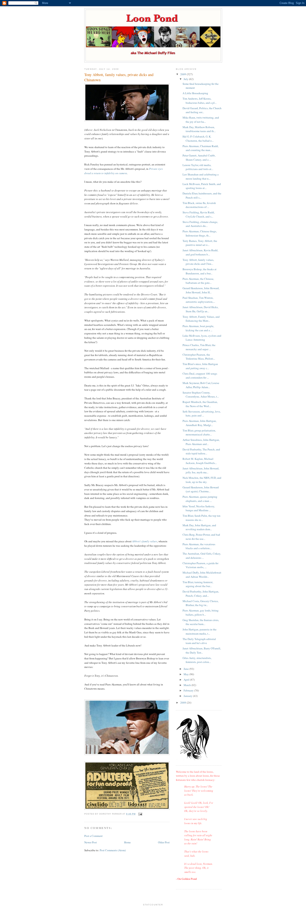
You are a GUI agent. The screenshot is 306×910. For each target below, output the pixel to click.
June (186, 669)
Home (127, 842)
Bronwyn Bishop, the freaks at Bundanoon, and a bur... (199, 271)
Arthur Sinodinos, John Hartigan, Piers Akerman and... (201, 442)
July (186, 79)
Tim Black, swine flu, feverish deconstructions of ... (199, 205)
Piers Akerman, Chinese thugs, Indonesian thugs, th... (200, 233)
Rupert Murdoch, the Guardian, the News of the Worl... (200, 404)
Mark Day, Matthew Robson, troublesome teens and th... (199, 129)
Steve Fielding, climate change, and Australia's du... (200, 224)
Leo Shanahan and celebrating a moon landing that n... (201, 176)
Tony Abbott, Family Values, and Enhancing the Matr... (201, 319)
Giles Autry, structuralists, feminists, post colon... (197, 660)
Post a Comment (93, 836)
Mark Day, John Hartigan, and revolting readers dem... (199, 527)
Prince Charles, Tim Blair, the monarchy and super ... (199, 347)
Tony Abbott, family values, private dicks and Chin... (198, 262)
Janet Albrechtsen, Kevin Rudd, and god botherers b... (200, 252)
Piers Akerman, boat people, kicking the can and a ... (198, 328)
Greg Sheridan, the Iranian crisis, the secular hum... (201, 622)
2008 (183, 702)
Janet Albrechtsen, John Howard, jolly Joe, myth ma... (201, 470)
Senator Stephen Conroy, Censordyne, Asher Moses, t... (201, 395)
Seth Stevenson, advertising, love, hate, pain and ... (202, 414)
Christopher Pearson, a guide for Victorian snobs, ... (200, 565)
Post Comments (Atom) (113, 850)
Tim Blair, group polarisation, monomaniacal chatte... (199, 432)
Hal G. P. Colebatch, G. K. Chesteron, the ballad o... (198, 138)
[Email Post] (140, 814)
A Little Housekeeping (195, 93)
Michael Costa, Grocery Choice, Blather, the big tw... (201, 603)
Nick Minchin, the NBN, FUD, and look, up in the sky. (202, 480)
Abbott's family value (144, 541)
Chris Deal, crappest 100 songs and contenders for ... (200, 376)
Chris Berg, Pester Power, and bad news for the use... (201, 537)
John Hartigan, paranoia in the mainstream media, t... (199, 631)
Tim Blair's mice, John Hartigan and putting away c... (200, 366)
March (188, 685)
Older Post (164, 842)
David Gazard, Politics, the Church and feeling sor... (202, 110)
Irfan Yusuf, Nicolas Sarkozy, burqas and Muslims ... (199, 508)
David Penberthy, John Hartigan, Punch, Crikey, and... (201, 594)
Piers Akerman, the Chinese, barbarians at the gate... (198, 281)
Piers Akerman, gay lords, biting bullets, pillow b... (201, 612)
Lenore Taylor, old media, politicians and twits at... (198, 167)
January (188, 696)
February (189, 690)
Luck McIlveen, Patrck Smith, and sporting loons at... (202, 186)
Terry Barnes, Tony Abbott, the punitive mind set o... (200, 243)
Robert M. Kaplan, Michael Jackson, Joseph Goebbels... (200, 461)
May (186, 674)
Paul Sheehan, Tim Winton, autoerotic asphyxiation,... (199, 300)
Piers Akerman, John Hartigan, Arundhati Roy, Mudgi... (199, 423)
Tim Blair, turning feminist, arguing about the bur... (198, 584)
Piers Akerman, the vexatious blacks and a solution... (199, 546)
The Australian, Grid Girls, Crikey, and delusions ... (202, 556)
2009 (183, 74)
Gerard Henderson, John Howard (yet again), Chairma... (201, 489)
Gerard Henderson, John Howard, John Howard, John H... (201, 290)
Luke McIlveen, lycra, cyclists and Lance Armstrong (202, 338)
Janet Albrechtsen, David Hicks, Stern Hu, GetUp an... (200, 309)
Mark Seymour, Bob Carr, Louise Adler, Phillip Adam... (201, 385)
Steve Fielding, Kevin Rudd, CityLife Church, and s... (199, 214)
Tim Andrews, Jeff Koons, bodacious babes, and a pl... (199, 101)
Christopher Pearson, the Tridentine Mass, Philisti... (199, 357)
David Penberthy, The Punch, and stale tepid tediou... (201, 451)
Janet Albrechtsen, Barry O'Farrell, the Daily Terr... (202, 650)
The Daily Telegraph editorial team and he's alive (199, 641)
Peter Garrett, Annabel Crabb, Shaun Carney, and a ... (199, 157)
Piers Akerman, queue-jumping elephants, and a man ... (200, 499)
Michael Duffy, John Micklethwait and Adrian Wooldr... (202, 575)
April (187, 679)
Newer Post (90, 842)
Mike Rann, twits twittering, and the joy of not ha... (201, 120)
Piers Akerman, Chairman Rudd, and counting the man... (201, 148)
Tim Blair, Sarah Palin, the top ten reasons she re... (201, 518)
